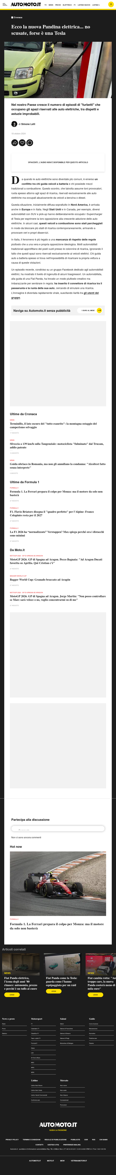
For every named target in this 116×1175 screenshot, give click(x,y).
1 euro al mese (87, 310)
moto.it (50, 1160)
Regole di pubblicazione (55, 1139)
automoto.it (35, 1160)
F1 (32, 1024)
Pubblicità (75, 1139)
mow (62, 1160)
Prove (4, 1029)
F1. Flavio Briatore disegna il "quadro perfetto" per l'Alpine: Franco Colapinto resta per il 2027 (52, 513)
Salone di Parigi (64, 1038)
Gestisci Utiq (53, 1145)
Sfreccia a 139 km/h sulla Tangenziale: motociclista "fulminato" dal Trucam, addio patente (57, 445)
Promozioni (63, 1105)
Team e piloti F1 (36, 1038)
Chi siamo (103, 1139)
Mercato (64, 1080)
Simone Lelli (28, 124)
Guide (92, 1018)
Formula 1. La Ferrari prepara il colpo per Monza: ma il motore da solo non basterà (56, 493)
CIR (32, 1053)
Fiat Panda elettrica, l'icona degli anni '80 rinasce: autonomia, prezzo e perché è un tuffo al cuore (20, 983)
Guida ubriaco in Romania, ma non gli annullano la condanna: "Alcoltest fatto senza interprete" (58, 465)
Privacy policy (12, 1139)
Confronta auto (35, 1100)
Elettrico (4, 1033)
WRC (32, 1067)
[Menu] (5, 4)
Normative (92, 1033)
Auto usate (63, 1090)
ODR (86, 1139)
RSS (93, 1139)
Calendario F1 (35, 1029)
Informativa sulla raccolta (12, 1170)
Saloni (63, 1018)
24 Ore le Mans (35, 1058)
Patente (91, 1043)
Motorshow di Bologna (66, 1043)
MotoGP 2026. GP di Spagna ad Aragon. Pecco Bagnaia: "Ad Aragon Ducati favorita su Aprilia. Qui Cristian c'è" (56, 561)
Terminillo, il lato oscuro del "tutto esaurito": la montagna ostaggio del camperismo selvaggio (53, 425)
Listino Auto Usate (36, 1090)
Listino (34, 1080)
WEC (32, 1063)
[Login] (111, 4)
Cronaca (18, 17)
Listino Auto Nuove (36, 1085)
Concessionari (64, 1100)
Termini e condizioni (31, 1139)
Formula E (34, 1043)
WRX (32, 1072)
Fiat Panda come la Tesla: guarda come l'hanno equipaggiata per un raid (61, 981)
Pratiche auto (93, 1038)
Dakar (33, 1048)
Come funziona (93, 1024)
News (7, 973)
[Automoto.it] (26, 4)
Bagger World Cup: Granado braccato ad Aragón (40, 579)
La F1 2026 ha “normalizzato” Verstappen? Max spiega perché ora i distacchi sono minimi (57, 533)
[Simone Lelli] (14, 123)
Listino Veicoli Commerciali (39, 1095)
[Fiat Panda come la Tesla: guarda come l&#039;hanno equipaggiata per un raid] (62, 964)
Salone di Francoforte (66, 1029)
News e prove (8, 1018)
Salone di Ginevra (65, 1033)
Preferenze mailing (72, 1145)
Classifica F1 (35, 1033)
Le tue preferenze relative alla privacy (44, 1170)
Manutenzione (93, 1029)
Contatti (39, 1145)
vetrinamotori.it (79, 1160)
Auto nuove (63, 1085)
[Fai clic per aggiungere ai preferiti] (22, 142)
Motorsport (36, 1018)
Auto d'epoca (64, 1095)
